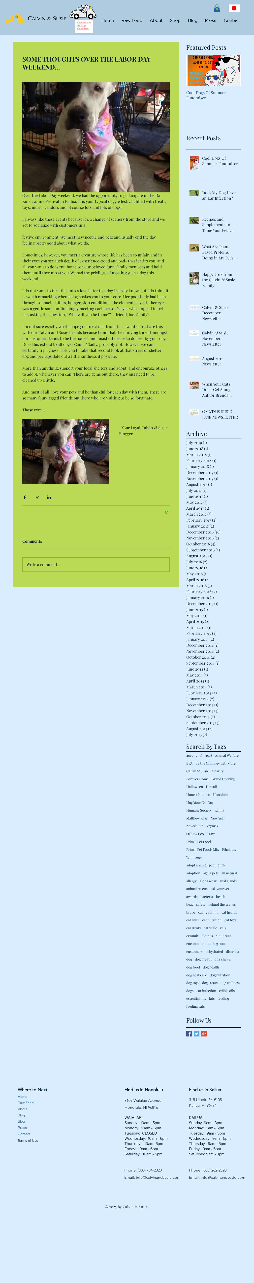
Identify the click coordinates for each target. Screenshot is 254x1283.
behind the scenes (222, 904)
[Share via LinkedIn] (49, 497)
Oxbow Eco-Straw (200, 833)
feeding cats (195, 1006)
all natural (229, 873)
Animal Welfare (227, 755)
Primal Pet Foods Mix (202, 849)
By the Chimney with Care (215, 763)
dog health (211, 967)
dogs (189, 990)
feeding (223, 998)
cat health (229, 912)
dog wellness (230, 982)
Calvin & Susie (197, 771)
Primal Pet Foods (199, 841)
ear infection (206, 990)
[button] (217, 8)
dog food (193, 967)
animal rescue (197, 888)
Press (22, 1127)
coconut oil (195, 943)
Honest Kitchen (198, 794)
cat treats (193, 928)
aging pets (211, 873)
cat (200, 912)
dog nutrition (220, 975)
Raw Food (26, 1103)
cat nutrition (212, 920)
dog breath (203, 959)
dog (189, 959)
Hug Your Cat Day (200, 802)
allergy (191, 881)
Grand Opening (223, 779)
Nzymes (212, 825)
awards (191, 896)
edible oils (227, 990)
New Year (218, 818)
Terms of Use (27, 1140)
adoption (193, 873)
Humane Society (199, 810)
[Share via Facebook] (24, 497)
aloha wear (208, 881)
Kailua (219, 810)
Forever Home (197, 779)
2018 (208, 755)
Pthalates (229, 849)
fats (212, 998)
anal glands (228, 881)
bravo (190, 912)
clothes (207, 935)
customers (194, 951)
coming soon (216, 943)
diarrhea (232, 951)
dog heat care (196, 975)
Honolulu (220, 794)
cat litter (192, 920)
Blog (21, 1121)
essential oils (196, 998)
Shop (22, 1115)
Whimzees (194, 857)
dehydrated (214, 951)
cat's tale (210, 928)
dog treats (210, 982)
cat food (212, 912)
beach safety (195, 904)
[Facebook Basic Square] (189, 1033)
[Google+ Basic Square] (204, 1033)
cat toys (230, 920)
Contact (24, 1134)
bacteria (206, 896)
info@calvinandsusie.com (158, 1177)
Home (22, 1096)
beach (220, 896)
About (22, 1109)
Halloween (194, 786)
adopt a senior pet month (205, 865)
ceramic (192, 935)
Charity (217, 771)
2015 (189, 755)
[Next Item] (233, 71)
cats (223, 928)
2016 (199, 755)
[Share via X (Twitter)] (36, 497)
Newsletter (194, 825)
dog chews (223, 959)
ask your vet (220, 888)
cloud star (223, 935)
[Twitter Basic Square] (196, 1033)
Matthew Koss (197, 818)
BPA (189, 763)
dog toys (192, 982)
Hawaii (211, 786)
